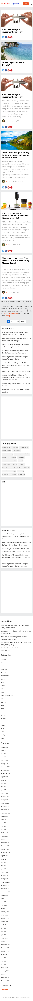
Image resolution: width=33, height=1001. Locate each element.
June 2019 (4, 928)
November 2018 (5, 948)
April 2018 (4, 964)
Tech (5, 474)
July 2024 (3, 819)
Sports (21, 471)
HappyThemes (25, 997)
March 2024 (4, 833)
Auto (15, 447)
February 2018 (5, 971)
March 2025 (4, 793)
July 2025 (3, 780)
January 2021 (4, 908)
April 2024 (4, 829)
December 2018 (5, 944)
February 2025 (5, 796)
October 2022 (5, 888)
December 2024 (5, 803)
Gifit (14, 457)
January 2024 (4, 839)
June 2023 (4, 862)
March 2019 (4, 938)
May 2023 (4, 865)
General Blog (11, 997)
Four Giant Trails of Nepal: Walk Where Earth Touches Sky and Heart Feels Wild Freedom (15, 365)
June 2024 (4, 823)
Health (21, 457)
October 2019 (5, 918)
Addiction (6, 447)
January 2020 (4, 915)
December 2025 (5, 767)
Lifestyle (6, 464)
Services (17, 467)
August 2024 (4, 816)
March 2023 (4, 872)
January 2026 (4, 763)
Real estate (7, 467)
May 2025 (4, 787)
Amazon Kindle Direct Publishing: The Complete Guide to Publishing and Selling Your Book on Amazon (16, 377)
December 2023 (5, 842)
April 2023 (4, 869)
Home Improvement (9, 461)
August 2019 (4, 921)
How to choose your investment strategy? (12, 30)
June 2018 (4, 958)
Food (27, 454)
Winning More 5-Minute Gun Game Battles (16, 371)
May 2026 (4, 757)
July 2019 (3, 925)
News (22, 464)
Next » (23, 322)
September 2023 (5, 852)
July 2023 (3, 859)
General (6, 457)
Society (13, 471)
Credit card (7, 450)
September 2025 (5, 773)
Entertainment (8, 454)
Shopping (26, 467)
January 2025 (4, 800)
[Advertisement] (16, 419)
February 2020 (5, 912)
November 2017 (5, 981)
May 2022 (4, 905)
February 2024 (5, 836)
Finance (19, 454)
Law (21, 461)
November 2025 (5, 770)
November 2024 (5, 806)
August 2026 (4, 747)
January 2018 (4, 974)
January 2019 (4, 941)
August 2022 (4, 895)
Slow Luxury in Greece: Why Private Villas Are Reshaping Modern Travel (15, 260)
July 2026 (3, 750)
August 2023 (4, 856)
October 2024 (5, 810)
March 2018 (4, 967)
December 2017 (5, 977)
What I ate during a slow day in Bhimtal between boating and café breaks (15, 155)
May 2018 (4, 961)
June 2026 (4, 754)
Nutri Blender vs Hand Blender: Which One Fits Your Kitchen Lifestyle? (16, 215)
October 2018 (5, 951)
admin (8, 121)
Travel (22, 474)
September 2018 (5, 954)
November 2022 (5, 885)
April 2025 (4, 790)
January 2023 (4, 879)
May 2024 (4, 826)
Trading (13, 474)
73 (18, 322)
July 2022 (3, 898)
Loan (15, 464)
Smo (5, 471)
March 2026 (4, 760)
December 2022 (5, 882)
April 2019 (4, 935)
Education (17, 450)
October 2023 (5, 849)
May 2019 (4, 931)
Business (24, 447)
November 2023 (5, 846)
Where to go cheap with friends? (13, 63)
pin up (8, 316)
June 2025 (4, 783)
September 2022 (5, 892)
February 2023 (5, 875)
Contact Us (4, 989)
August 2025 (4, 777)
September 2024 (5, 813)
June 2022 (4, 902)
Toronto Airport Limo (10, 313)
